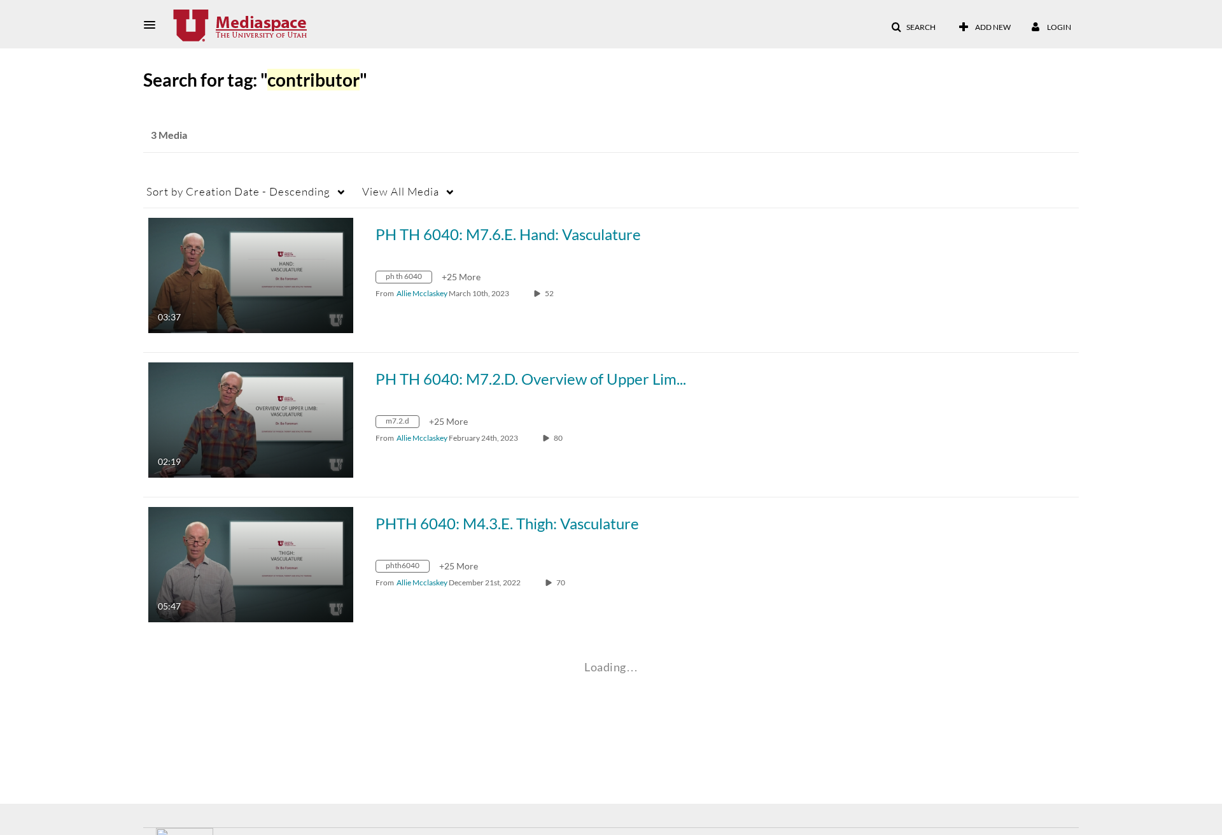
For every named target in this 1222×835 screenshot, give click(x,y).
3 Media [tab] (169, 135)
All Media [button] (400, 191)
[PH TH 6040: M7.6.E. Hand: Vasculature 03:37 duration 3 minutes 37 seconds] (250, 274)
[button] (153, 25)
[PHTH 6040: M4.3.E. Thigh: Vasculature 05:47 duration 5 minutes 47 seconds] (250, 563)
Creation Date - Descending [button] (238, 191)
